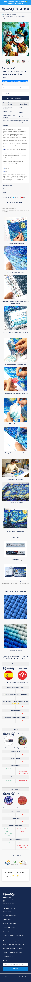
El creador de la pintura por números (13, 948)
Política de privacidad (9, 927)
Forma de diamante (6, 91)
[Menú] (28, 9)
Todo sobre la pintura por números (12, 940)
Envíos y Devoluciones (9, 915)
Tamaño (4, 84)
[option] (7, 61)
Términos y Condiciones (9, 923)
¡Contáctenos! (7, 919)
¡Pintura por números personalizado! (13, 952)
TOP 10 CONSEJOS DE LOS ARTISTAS (14, 944)
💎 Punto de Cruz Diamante (9, 14)
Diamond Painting (8, 956)
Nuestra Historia (7, 911)
